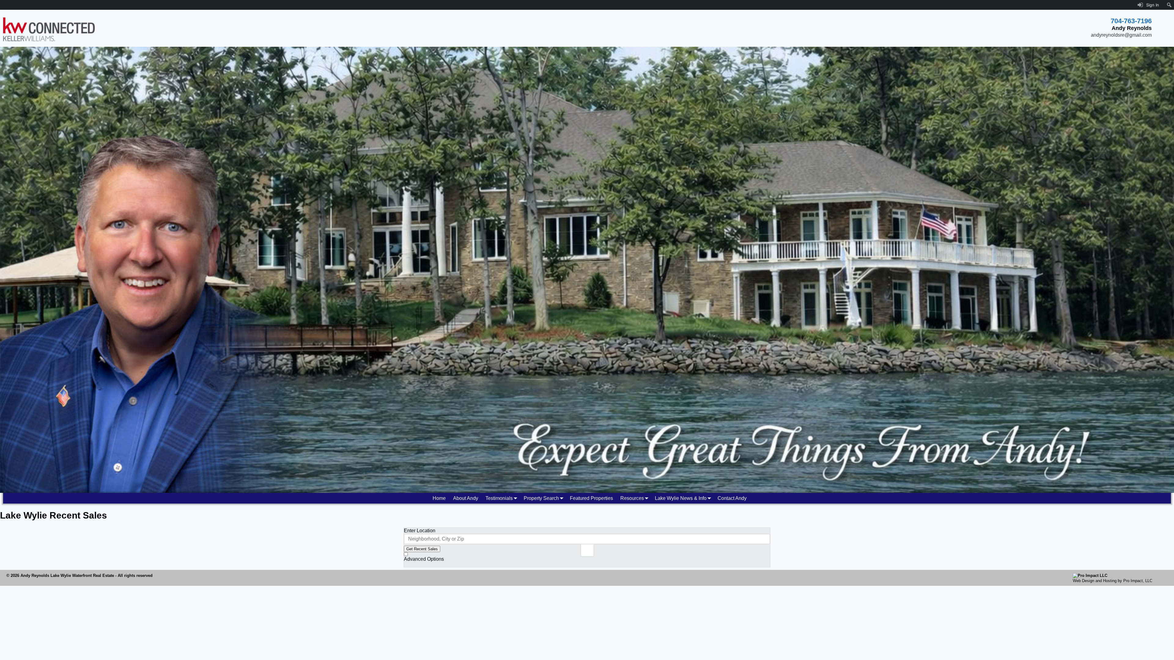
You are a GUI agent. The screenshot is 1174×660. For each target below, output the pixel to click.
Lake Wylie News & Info (681, 498)
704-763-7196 (1131, 21)
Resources (632, 498)
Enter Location (419, 530)
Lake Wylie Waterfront (71, 575)
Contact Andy (732, 498)
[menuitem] (1169, 5)
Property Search (541, 498)
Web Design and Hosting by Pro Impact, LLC (1112, 580)
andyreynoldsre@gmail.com (1121, 35)
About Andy (465, 498)
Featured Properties (591, 498)
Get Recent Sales (422, 549)
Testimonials (499, 498)
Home (439, 498)
